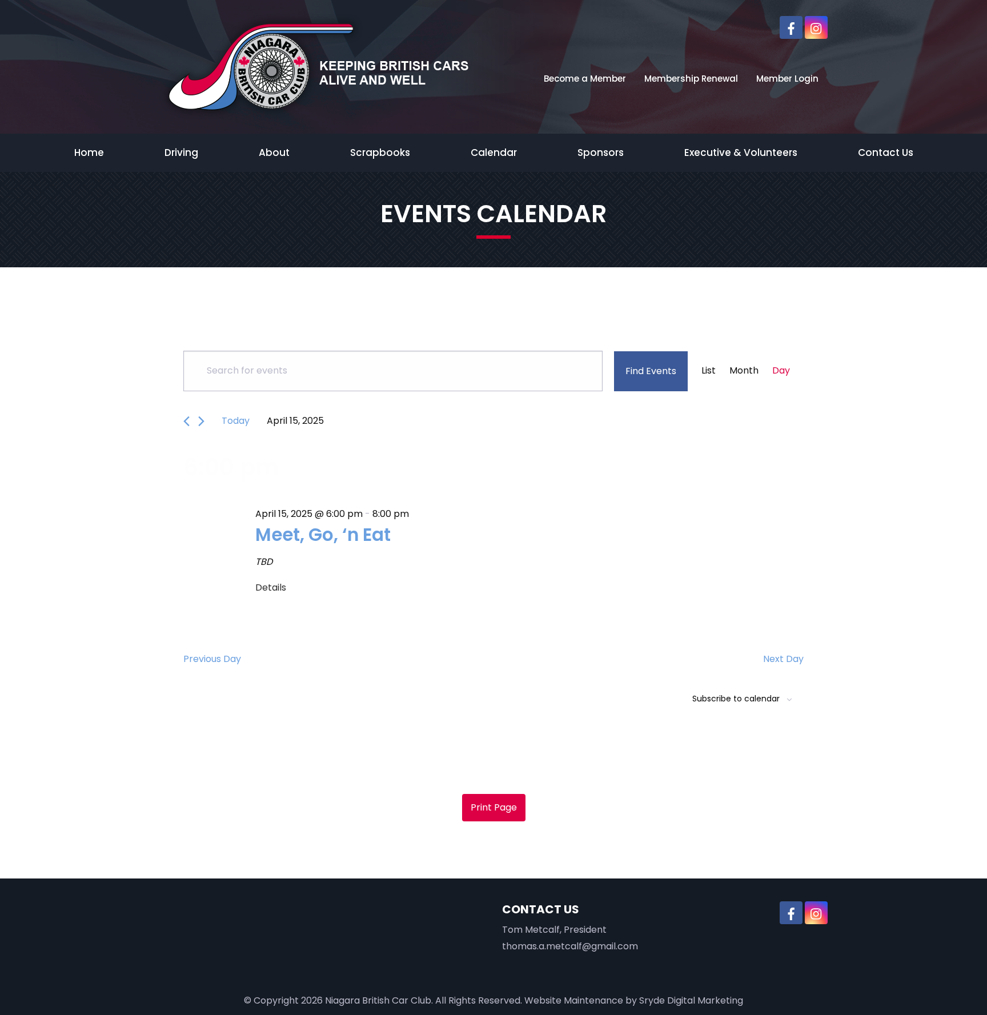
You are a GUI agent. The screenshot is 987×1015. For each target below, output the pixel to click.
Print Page (494, 807)
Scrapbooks (380, 152)
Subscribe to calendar (736, 699)
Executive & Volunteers (740, 152)
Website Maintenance (573, 1000)
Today (236, 420)
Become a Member (585, 79)
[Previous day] (186, 421)
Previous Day (212, 658)
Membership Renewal (691, 79)
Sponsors (600, 152)
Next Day (783, 658)
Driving (181, 152)
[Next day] (201, 421)
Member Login (787, 79)
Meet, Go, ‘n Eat (323, 534)
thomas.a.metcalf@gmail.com (570, 946)
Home (89, 152)
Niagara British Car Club (378, 1000)
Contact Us (885, 152)
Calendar (494, 152)
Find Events (650, 371)
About (274, 152)
